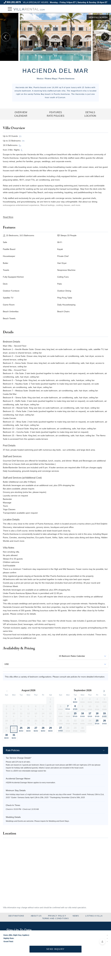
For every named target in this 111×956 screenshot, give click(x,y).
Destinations (16, 916)
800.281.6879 (14, 2)
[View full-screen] (98, 17)
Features (55, 112)
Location (90, 116)
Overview (21, 112)
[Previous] (5, 37)
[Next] (105, 37)
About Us (36, 916)
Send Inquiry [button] (55, 949)
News (76, 916)
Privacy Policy (57, 916)
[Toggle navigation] (10, 8)
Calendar (20, 116)
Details (90, 112)
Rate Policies (55, 116)
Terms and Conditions (55, 918)
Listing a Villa (93, 916)
